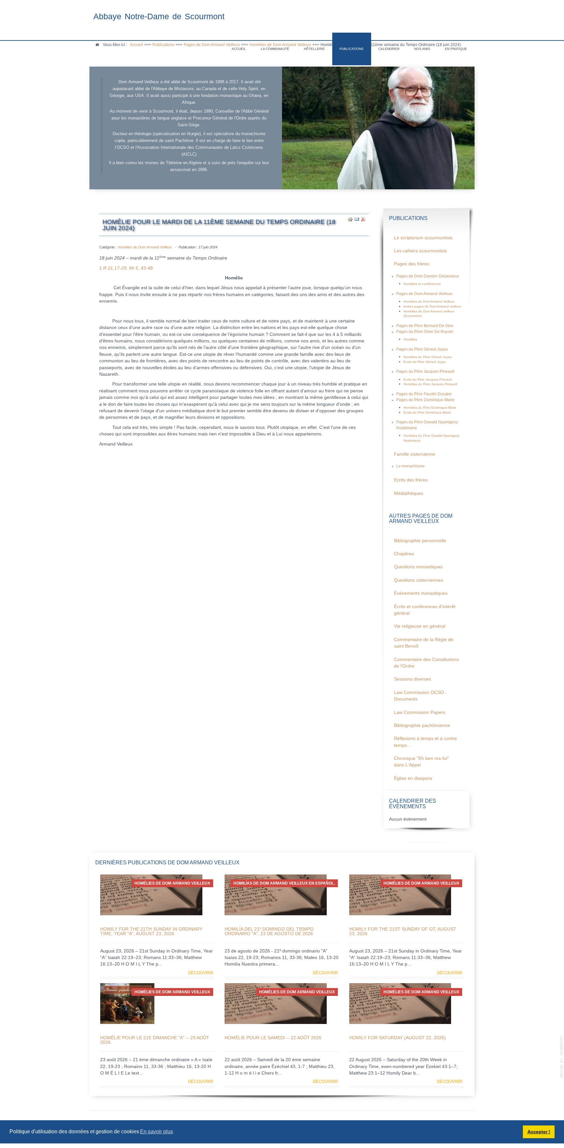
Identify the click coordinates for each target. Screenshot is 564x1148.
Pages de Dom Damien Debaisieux (427, 276)
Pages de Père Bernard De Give (424, 326)
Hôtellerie (314, 49)
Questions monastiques (418, 566)
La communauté (275, 49)
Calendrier (389, 49)
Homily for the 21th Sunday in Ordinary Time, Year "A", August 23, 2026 (151, 931)
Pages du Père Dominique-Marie (425, 400)
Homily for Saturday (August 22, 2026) (397, 1037)
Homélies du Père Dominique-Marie (429, 407)
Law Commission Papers (419, 712)
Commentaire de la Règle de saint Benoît (423, 643)
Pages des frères (411, 263)
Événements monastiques (420, 593)
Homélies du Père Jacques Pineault (430, 384)
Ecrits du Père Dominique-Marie (427, 412)
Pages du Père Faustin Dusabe (424, 394)
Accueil (239, 49)
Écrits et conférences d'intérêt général (424, 610)
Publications (351, 49)
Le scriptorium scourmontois (423, 237)
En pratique (456, 49)
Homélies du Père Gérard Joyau (427, 357)
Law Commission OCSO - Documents (420, 695)
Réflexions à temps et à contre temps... (425, 741)
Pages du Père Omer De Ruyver (424, 332)
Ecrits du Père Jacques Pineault (427, 379)
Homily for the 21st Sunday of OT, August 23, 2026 (402, 931)
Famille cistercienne (414, 454)
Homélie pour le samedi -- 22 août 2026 (273, 1037)
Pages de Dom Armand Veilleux (424, 294)
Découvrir (200, 972)
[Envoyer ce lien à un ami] (356, 218)
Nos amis (422, 49)
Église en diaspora (413, 778)
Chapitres (404, 553)
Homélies (410, 339)
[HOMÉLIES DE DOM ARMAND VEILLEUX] (151, 894)
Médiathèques (408, 493)
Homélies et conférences (422, 284)
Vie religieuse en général (419, 626)
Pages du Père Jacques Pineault (425, 371)
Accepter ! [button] (538, 1131)
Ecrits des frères (411, 480)
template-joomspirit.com (561, 1056)
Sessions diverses (412, 679)
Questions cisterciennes (418, 580)
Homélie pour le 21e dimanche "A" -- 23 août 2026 (154, 1040)
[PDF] (363, 218)
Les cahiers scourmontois (420, 250)
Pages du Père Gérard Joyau (422, 349)
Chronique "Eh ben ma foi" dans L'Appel (421, 761)
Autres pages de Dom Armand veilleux (432, 306)
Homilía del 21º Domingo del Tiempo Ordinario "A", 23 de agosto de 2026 (269, 931)
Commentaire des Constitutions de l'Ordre (426, 662)
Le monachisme (410, 466)
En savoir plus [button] (156, 1131)
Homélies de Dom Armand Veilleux (145, 247)
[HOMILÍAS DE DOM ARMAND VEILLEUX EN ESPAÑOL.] (276, 894)
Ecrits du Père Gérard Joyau (424, 362)
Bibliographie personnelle (420, 540)
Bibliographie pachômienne (422, 725)
